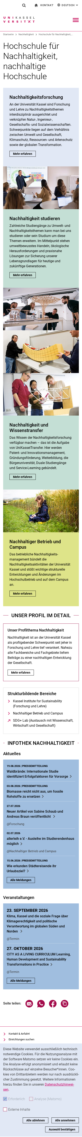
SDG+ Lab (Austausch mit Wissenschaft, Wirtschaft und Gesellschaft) (43, 723)
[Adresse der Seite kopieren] (64, 1006)
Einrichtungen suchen (21, 1039)
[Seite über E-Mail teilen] (29, 1006)
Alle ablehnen (35, 1120)
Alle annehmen (65, 1120)
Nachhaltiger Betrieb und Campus (38, 713)
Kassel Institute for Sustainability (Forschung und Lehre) (37, 703)
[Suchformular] (24, 5)
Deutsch (70, 5)
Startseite (8, 34)
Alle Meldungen (20, 880)
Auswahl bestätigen (62, 1129)
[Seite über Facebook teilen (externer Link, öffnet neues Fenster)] (53, 1006)
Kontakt (47, 5)
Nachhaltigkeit (26, 34)
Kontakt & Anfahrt (19, 1033)
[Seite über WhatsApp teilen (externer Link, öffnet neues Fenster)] (41, 1006)
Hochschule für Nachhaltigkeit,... (56, 34)
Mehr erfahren (24, 153)
